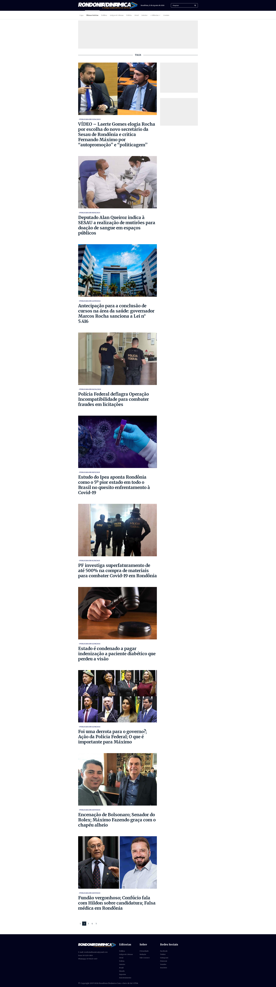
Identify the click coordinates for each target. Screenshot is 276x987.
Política (104, 15)
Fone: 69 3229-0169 (85, 955)
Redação (143, 954)
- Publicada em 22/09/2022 (89, 301)
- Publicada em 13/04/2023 (89, 119)
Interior (144, 15)
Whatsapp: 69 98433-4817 (87, 959)
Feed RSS (163, 968)
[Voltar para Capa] (107, 5)
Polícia (129, 15)
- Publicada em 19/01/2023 (89, 213)
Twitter (163, 954)
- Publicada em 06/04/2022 (89, 389)
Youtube (163, 964)
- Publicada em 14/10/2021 (89, 561)
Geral (136, 15)
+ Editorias (154, 15)
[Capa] (97, 945)
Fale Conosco (145, 958)
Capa (81, 15)
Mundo (122, 971)
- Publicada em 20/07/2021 (89, 810)
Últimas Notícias (92, 15)
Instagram (164, 958)
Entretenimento (125, 978)
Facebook (163, 951)
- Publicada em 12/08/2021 (89, 644)
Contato (166, 15)
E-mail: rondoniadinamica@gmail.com (92, 952)
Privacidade (144, 951)
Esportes (122, 974)
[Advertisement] (179, 78)
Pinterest (163, 961)
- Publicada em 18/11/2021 (89, 472)
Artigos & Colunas (116, 15)
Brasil (121, 968)
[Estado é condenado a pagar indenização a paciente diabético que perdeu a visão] (117, 613)
